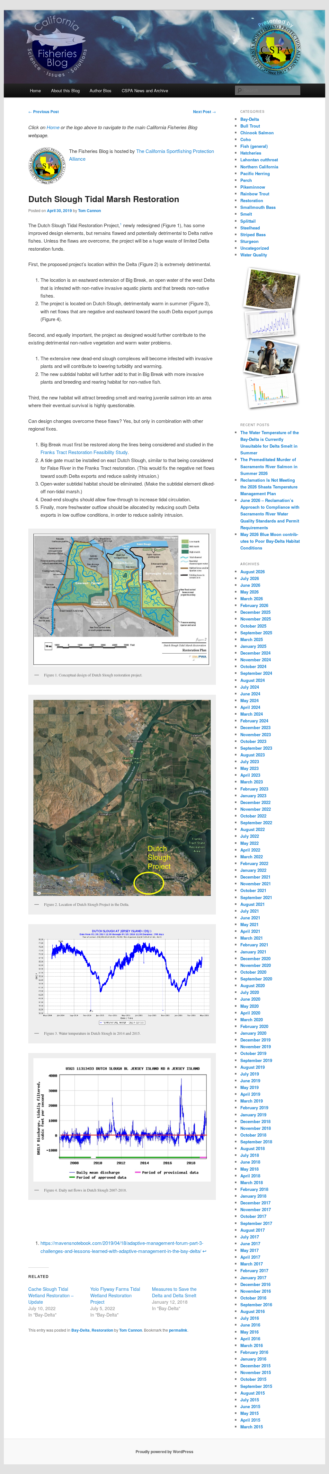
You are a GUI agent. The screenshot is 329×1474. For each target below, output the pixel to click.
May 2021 (249, 924)
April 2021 (250, 931)
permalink (178, 1330)
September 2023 (256, 748)
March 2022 (251, 856)
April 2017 (250, 1257)
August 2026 (252, 571)
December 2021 (255, 877)
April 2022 (250, 850)
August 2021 (252, 904)
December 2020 (255, 958)
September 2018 (256, 1142)
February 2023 (254, 789)
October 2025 (253, 626)
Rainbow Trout (254, 194)
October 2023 (253, 741)
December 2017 (255, 1203)
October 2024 (253, 666)
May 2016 (249, 1332)
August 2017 (252, 1230)
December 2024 (255, 653)
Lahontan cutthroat (259, 159)
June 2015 (250, 1406)
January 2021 (253, 952)
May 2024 (249, 700)
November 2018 (255, 1128)
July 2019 (249, 1074)
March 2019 (251, 1101)
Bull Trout (250, 126)
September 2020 (256, 979)
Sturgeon (249, 241)
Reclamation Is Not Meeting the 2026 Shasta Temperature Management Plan (269, 486)
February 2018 (254, 1189)
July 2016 (249, 1318)
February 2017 (254, 1270)
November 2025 (255, 619)
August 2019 (252, 1067)
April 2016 (250, 1339)
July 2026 (249, 578)
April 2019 (250, 1094)
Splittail (248, 221)
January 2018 (253, 1196)
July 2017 (249, 1237)
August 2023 (252, 755)
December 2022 (255, 802)
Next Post (204, 111)
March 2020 (251, 1019)
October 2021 (253, 890)
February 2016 (254, 1352)
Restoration (102, 1330)
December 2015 (255, 1365)
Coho (245, 139)
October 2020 (253, 972)
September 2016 (256, 1304)
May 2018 (249, 1169)
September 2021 (256, 897)
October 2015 (253, 1379)
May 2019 (249, 1087)
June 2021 (250, 918)
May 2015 (249, 1413)
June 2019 (250, 1080)
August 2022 (252, 829)
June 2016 (250, 1325)
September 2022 (256, 822)
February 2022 (254, 863)
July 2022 (249, 836)
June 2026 (250, 585)
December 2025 (255, 612)
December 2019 (255, 1040)
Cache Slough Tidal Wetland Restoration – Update (51, 1295)
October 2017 (253, 1216)
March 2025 (251, 639)
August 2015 (252, 1393)
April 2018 (250, 1176)
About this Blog (65, 90)
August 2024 (252, 680)
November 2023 (255, 734)
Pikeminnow (252, 187)
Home (35, 90)
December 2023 (255, 727)
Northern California (259, 167)
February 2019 (254, 1107)
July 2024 (249, 687)
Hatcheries (250, 153)
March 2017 (251, 1264)
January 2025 (253, 646)
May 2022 (249, 843)
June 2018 (250, 1162)
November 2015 (255, 1372)
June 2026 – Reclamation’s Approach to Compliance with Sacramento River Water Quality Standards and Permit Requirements (269, 514)
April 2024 (250, 707)
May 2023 (249, 768)
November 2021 (255, 883)
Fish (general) (254, 146)
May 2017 (249, 1250)
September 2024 (256, 673)
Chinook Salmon (257, 133)
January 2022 (253, 870)
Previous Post (43, 111)
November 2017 (255, 1209)
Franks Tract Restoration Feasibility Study (84, 452)
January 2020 (253, 1033)
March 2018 (251, 1182)
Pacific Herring (255, 173)
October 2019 (253, 1053)
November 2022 (255, 809)
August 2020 (252, 985)
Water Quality (253, 255)
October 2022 (253, 816)
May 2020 (249, 1006)
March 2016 (251, 1345)
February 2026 (254, 605)
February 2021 (254, 945)
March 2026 (251, 598)
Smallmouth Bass (258, 207)
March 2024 (251, 714)
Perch (246, 180)
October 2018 (253, 1135)
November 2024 (255, 660)
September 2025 (256, 633)
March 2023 (251, 782)
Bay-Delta (80, 1330)
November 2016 (255, 1291)
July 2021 (249, 911)
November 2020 (255, 965)
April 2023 (250, 775)
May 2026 (249, 592)
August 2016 (252, 1311)
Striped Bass (253, 234)
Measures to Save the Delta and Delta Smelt (174, 1292)
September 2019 (256, 1060)
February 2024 (254, 721)
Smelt (246, 214)
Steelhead (250, 228)
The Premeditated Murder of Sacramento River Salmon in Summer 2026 (269, 466)
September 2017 (256, 1223)
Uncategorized (254, 248)
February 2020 (254, 1026)
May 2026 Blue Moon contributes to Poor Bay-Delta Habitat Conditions (270, 541)
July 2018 (249, 1155)
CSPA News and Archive (145, 90)
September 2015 (256, 1386)
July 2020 (249, 992)
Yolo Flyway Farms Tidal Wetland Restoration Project (115, 1295)
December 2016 (255, 1284)
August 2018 (252, 1148)
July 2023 (249, 761)
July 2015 (249, 1400)
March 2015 (251, 1427)
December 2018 (255, 1121)
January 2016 (253, 1359)
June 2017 (250, 1243)
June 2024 (250, 694)
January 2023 (253, 795)
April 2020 (250, 1013)
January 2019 (253, 1115)
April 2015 (250, 1420)
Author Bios (100, 90)
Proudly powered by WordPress (164, 1451)
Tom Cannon (89, 210)
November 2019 (255, 1046)
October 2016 (253, 1298)
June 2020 (250, 999)
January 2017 (253, 1277)
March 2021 (251, 938)
